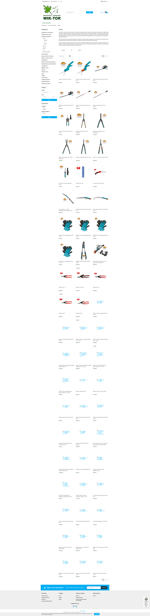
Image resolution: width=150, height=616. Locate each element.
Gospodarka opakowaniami (47, 601)
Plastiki (43, 75)
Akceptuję (97, 614)
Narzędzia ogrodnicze (46, 36)
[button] (44, 593)
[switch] (146, 605)
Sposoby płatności (79, 597)
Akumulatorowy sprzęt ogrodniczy (49, 63)
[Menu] (148, 597)
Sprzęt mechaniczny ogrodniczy (49, 61)
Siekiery (45, 43)
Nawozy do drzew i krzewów (47, 56)
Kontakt (60, 597)
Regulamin (44, 599)
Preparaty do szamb (46, 83)
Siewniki (44, 48)
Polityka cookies (45, 595)
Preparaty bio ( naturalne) (47, 32)
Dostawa (77, 595)
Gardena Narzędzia (46, 51)
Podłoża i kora (45, 71)
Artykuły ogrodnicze (46, 79)
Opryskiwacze (45, 65)
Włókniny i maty (45, 67)
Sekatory (45, 40)
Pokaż (49, 117)
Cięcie (44, 38)
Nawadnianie (44, 60)
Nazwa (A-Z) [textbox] (61, 56)
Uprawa (44, 46)
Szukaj (49, 99)
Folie (43, 73)
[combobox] (65, 56)
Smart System (45, 54)
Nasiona (43, 69)
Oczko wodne (44, 77)
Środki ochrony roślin (46, 34)
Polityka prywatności (45, 597)
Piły (44, 42)
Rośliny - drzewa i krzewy (47, 58)
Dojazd (60, 599)
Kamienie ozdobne (45, 81)
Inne (43, 49)
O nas (60, 595)
